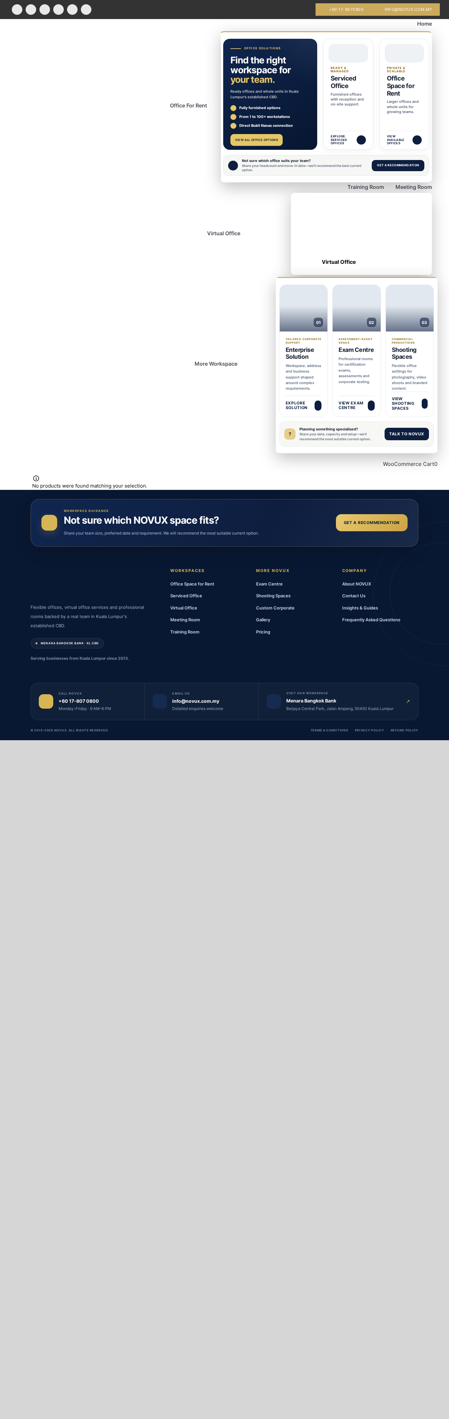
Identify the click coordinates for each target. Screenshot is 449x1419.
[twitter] (31, 9)
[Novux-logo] (15, 29)
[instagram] (44, 9)
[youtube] (58, 9)
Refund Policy (404, 730)
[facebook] (17, 9)
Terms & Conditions (329, 730)
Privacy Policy (369, 730)
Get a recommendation (372, 522)
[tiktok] (72, 9)
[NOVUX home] (44, 581)
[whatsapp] (86, 9)
